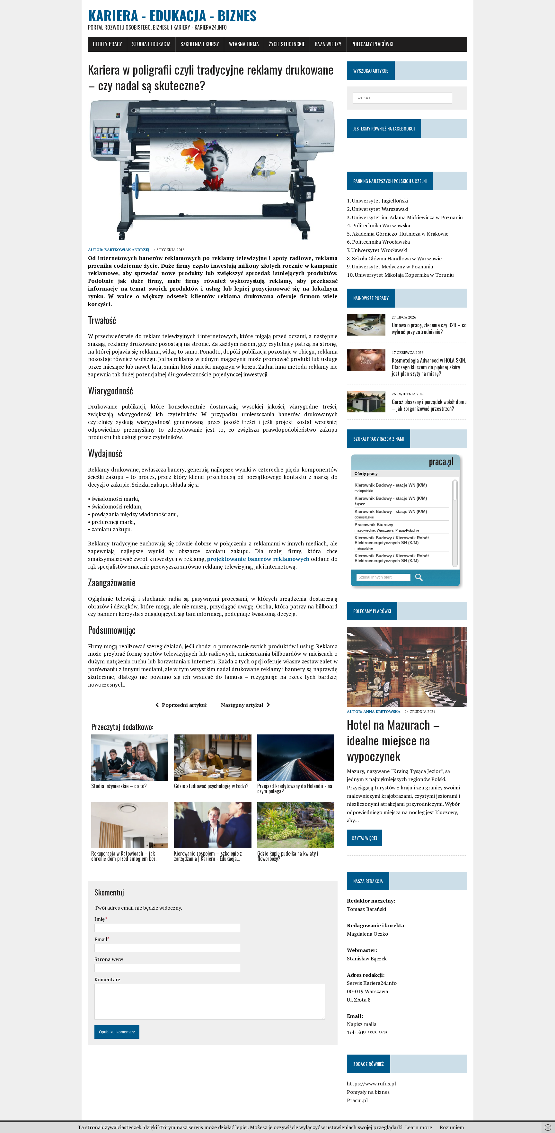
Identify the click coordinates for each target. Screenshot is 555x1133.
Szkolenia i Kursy (200, 44)
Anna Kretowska (382, 711)
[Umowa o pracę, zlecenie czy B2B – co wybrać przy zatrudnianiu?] (366, 331)
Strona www (108, 959)
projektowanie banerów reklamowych (258, 558)
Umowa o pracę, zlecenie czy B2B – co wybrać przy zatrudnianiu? (429, 328)
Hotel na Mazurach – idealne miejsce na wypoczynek (393, 740)
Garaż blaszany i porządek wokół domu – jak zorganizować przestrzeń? (429, 405)
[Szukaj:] (402, 97)
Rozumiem (452, 1127)
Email (100, 939)
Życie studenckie (287, 44)
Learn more (418, 1127)
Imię (99, 918)
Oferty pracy (107, 44)
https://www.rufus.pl (371, 1083)
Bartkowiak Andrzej (126, 249)
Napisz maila (361, 1024)
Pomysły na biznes (368, 1091)
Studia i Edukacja (151, 44)
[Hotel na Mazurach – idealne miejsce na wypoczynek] (407, 702)
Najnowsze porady (371, 297)
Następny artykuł (242, 704)
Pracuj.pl (357, 1100)
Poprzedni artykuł (184, 704)
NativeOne (213, 870)
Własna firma (244, 44)
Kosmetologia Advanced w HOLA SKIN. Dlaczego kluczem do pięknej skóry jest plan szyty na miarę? (429, 367)
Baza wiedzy (328, 44)
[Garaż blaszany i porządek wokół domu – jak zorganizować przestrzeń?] (366, 408)
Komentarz (107, 979)
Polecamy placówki (372, 44)
